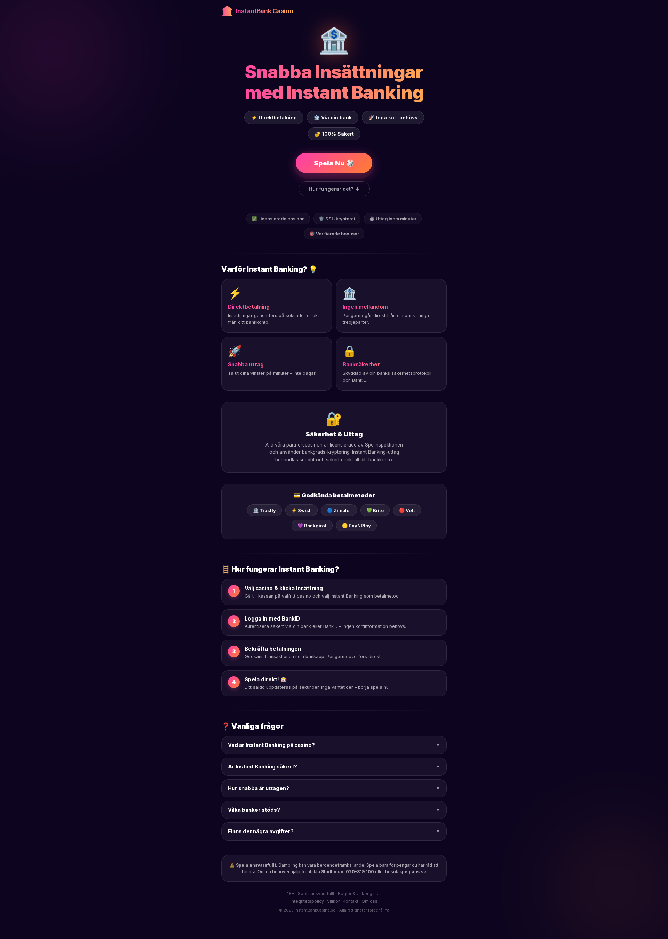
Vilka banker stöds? (334, 810)
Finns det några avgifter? (334, 831)
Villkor (333, 901)
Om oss (369, 901)
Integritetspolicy (307, 901)
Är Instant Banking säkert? (334, 767)
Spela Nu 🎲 (334, 163)
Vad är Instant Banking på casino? (334, 745)
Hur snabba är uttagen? (334, 788)
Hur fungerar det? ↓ (334, 189)
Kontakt (350, 901)
